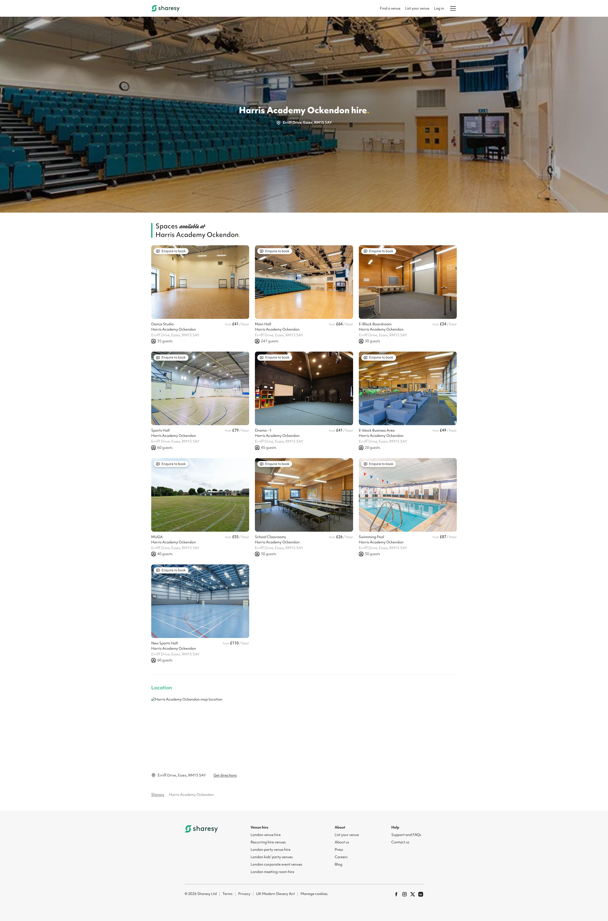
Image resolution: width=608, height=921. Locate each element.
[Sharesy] (165, 8)
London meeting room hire (272, 871)
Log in (439, 8)
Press (339, 849)
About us (342, 842)
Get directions (225, 775)
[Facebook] (396, 894)
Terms (227, 893)
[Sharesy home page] (201, 829)
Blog (338, 864)
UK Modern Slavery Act (275, 893)
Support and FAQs (406, 834)
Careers (341, 857)
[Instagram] (404, 894)
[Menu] (453, 8)
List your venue (417, 8)
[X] (412, 894)
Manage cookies (314, 893)
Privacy (244, 893)
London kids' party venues (272, 857)
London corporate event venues (276, 864)
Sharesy (157, 794)
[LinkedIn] (421, 894)
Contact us (400, 842)
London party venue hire (271, 849)
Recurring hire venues (268, 842)
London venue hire (266, 834)
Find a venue (390, 8)
